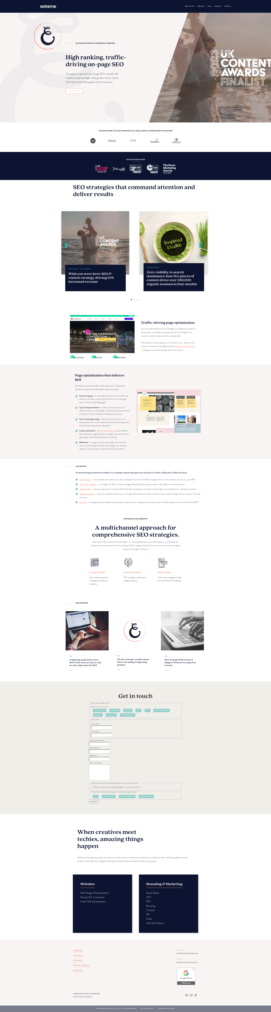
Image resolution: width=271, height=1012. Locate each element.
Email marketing (161, 710)
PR (147, 914)
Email (149, 919)
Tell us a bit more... (96, 762)
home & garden (146, 796)
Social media (99, 710)
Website (128, 710)
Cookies (77, 970)
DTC (95, 796)
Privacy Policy (81, 965)
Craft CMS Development (93, 901)
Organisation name (96, 740)
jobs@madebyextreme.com (187, 962)
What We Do (189, 6)
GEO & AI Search (155, 923)
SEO (138, 710)
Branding (115, 710)
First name (95, 723)
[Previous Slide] (64, 245)
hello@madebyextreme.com (187, 953)
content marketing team (108, 430)
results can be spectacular (185, 346)
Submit (94, 801)
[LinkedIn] (187, 996)
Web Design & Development (94, 893)
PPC (147, 710)
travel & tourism (127, 796)
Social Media (152, 893)
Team (209, 6)
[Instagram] (191, 996)
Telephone (93, 755)
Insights (217, 6)
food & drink (108, 796)
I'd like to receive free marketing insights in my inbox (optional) (116, 787)
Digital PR (111, 715)
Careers (78, 950)
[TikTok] (196, 996)
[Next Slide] (201, 245)
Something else (127, 715)
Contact (227, 6)
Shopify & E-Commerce (92, 897)
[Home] (48, 6)
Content (97, 715)
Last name (95, 731)
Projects (200, 6)
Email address (94, 747)
